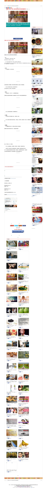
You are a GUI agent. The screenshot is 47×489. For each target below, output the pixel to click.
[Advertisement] (23, 3)
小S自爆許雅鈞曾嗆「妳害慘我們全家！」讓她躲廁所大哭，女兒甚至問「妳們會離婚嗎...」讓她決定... (23, 460)
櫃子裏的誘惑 (34, 35)
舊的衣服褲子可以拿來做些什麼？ (36, 114)
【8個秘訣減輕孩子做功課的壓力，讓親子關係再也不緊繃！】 (24, 303)
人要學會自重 (20, 347)
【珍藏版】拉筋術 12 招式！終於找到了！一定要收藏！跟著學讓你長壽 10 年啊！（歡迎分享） (37, 205)
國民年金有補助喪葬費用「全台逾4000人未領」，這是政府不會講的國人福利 (11, 426)
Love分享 (41, 480)
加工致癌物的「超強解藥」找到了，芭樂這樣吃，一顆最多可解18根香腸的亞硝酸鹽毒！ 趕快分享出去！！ (23, 315)
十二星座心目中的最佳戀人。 (11, 303)
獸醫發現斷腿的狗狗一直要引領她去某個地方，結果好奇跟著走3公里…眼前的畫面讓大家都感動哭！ (12, 348)
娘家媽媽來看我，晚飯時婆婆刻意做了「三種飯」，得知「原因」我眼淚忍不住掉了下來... (37, 46)
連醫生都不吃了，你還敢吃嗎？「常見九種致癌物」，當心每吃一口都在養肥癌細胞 (37, 155)
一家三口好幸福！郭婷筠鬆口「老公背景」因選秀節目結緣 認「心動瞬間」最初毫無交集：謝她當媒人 (37, 135)
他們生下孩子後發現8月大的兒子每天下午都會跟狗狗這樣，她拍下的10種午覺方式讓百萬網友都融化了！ (12, 315)
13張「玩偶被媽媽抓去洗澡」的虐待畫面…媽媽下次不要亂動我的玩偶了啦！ (12, 248)
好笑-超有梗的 (20, 325)
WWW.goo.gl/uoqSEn (13, 178)
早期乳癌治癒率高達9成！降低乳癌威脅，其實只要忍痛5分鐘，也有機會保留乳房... (24, 415)
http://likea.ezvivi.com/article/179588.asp (12, 194)
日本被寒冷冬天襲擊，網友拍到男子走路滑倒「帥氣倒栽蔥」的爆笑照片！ (37, 86)
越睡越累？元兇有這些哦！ (22, 425)
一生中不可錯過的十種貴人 (35, 164)
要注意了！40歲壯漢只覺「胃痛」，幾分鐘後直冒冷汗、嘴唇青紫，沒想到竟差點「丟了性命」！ (12, 382)
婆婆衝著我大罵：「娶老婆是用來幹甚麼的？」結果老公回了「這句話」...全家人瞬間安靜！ (12, 415)
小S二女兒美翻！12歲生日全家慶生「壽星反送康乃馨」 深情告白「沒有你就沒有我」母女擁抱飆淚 (37, 185)
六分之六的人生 (21, 436)
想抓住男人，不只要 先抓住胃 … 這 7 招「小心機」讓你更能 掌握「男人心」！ (12, 337)
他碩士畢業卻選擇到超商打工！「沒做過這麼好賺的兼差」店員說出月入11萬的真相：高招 (23, 282)
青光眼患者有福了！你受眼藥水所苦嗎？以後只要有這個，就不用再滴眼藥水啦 (11, 448)
